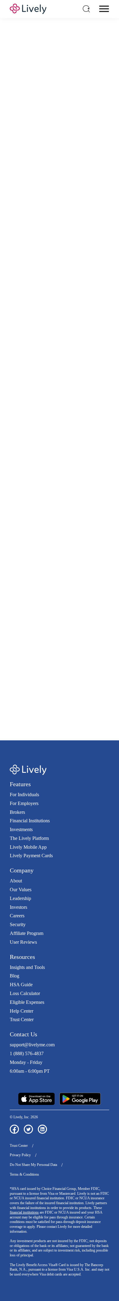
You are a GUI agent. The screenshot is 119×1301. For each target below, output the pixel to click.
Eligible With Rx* (52, 396)
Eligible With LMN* (55, 413)
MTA (42, 239)
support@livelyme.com (32, 1044)
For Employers (24, 803)
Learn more (60, 597)
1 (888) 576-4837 (27, 1053)
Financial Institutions (30, 820)
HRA (17, 239)
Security (18, 924)
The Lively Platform (29, 838)
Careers (17, 915)
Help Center (21, 1011)
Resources (22, 956)
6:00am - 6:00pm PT (30, 1071)
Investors (18, 907)
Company (22, 870)
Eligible (42, 380)
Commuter (69, 239)
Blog (14, 975)
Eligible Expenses (27, 1002)
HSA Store (89, 669)
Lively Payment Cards (31, 855)
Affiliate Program (26, 933)
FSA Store (19, 676)
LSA (30, 239)
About (16, 880)
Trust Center (22, 1019)
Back (93, 493)
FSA (97, 233)
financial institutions (24, 1212)
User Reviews (23, 942)
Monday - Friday (26, 1062)
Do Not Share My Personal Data (33, 1165)
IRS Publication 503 (39, 688)
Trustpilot (19, 1082)
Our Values (20, 889)
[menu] (104, 9)
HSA (85, 233)
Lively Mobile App (28, 847)
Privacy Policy (20, 1155)
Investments (21, 829)
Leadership (20, 898)
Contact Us (23, 1034)
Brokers (17, 812)
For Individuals (24, 794)
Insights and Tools (27, 967)
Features (20, 784)
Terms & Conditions (24, 1174)
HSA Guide (21, 984)
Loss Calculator (25, 993)
